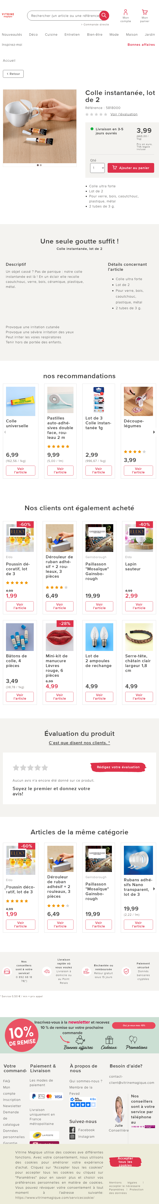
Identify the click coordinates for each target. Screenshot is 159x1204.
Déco (33, 34)
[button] (13, 1068)
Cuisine (51, 34)
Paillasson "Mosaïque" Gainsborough (97, 571)
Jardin (150, 34)
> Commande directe (95, 24)
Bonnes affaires (141, 44)
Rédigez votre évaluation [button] (118, 767)
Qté (93, 160)
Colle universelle (17, 424)
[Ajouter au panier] (131, 160)
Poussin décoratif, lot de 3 (18, 569)
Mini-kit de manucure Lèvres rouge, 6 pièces (57, 665)
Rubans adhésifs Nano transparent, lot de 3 (138, 887)
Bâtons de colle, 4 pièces (16, 660)
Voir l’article (20, 470)
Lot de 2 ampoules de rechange (99, 660)
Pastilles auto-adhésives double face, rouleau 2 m (60, 428)
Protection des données (126, 1191)
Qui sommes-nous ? (85, 1081)
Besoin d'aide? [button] (126, 1066)
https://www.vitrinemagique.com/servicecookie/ (54, 1197)
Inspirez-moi (12, 44)
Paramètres (116, 1189)
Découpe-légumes (134, 424)
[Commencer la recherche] (104, 16)
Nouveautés (12, 34)
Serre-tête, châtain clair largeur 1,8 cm (138, 663)
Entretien (72, 34)
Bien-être (95, 34)
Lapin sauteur (133, 567)
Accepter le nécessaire (124, 1186)
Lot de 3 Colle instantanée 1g (98, 423)
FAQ (6, 1081)
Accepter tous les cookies (125, 1162)
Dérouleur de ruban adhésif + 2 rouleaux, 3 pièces (59, 566)
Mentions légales (123, 1182)
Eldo (9, 557)
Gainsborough (96, 557)
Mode (114, 34)
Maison (132, 34)
